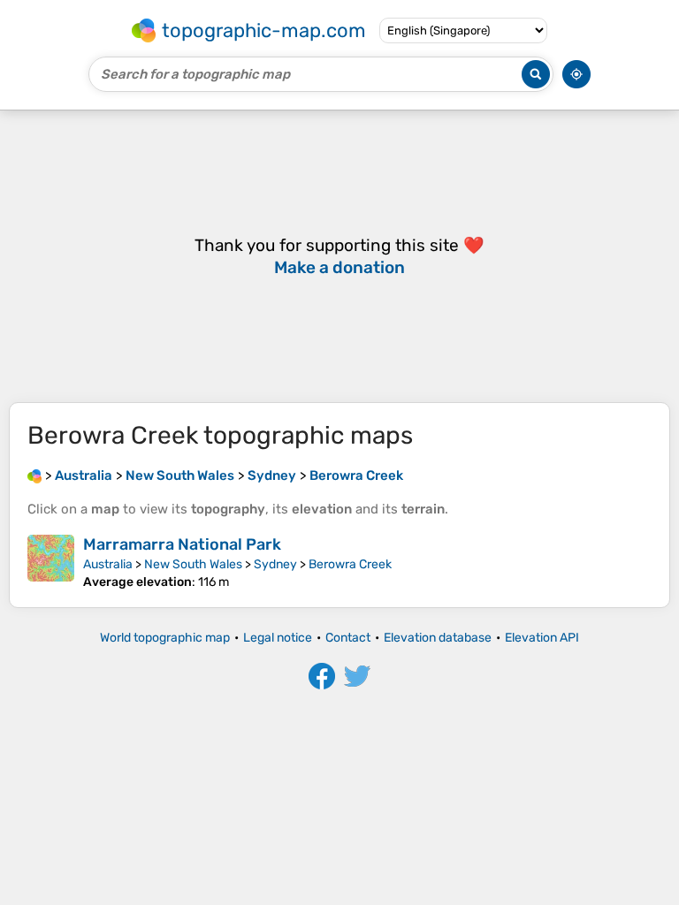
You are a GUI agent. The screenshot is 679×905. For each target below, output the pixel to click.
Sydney (275, 564)
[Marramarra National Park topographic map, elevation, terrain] (50, 562)
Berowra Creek (350, 564)
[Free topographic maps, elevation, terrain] (34, 475)
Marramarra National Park (182, 544)
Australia (108, 564)
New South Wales (193, 564)
